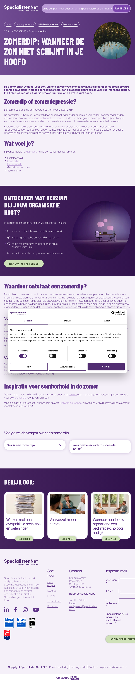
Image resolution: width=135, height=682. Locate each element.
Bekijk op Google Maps (82, 593)
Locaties (52, 590)
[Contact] (111, 8)
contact (104, 8)
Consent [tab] (28, 321)
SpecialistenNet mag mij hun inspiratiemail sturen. (115, 618)
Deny (28, 367)
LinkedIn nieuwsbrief (71, 402)
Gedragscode (78, 667)
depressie (32, 151)
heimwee (67, 306)
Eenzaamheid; (15, 164)
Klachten (93, 667)
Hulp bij (51, 595)
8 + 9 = (109, 590)
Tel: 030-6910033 (78, 599)
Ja (126, 613)
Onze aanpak (51, 583)
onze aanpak (50, 8)
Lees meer (24, 538)
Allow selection (67, 367)
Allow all (106, 367)
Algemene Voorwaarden (113, 667)
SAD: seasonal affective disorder (46, 118)
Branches (52, 606)
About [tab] (107, 321)
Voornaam (112, 579)
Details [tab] (67, 321)
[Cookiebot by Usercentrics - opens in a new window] (113, 313)
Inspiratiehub (54, 601)
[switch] (52, 356)
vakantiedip (19, 397)
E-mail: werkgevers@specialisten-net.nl (83, 606)
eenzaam (48, 306)
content (73, 394)
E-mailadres (111, 601)
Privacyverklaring (59, 667)
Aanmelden (121, 8)
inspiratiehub (66, 8)
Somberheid (14, 161)
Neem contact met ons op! (23, 263)
